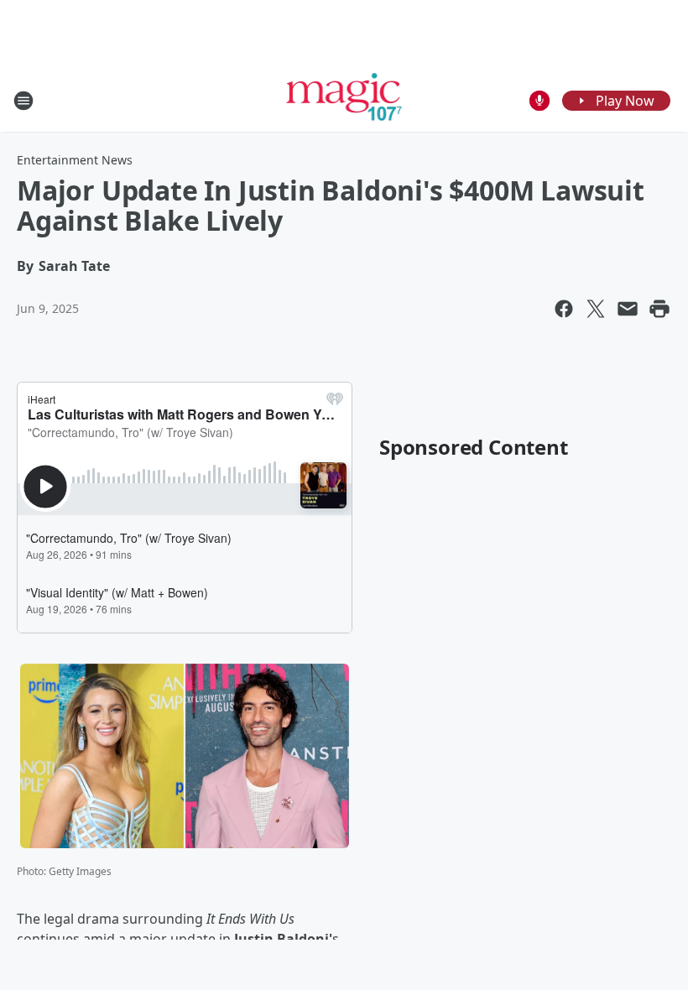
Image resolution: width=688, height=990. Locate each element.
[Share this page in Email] (627, 308)
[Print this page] (659, 308)
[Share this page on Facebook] (564, 308)
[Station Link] (344, 100)
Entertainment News (75, 160)
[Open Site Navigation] (23, 101)
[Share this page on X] (595, 308)
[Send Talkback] (539, 101)
